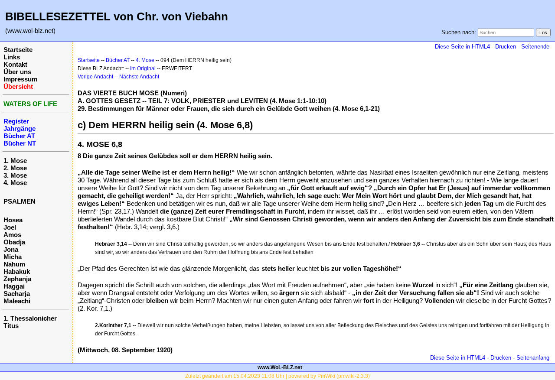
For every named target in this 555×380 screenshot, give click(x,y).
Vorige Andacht (95, 77)
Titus (11, 325)
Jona (10, 249)
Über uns (17, 71)
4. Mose (15, 182)
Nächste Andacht (139, 77)
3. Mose (15, 175)
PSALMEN (19, 201)
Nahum (14, 264)
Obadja (14, 242)
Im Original (143, 68)
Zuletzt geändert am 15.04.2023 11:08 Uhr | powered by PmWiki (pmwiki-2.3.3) (277, 376)
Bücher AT (118, 60)
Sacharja (16, 293)
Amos (12, 234)
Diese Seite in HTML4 (462, 46)
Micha (12, 256)
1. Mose (15, 160)
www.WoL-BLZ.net (280, 367)
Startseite (18, 49)
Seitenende (535, 46)
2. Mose (15, 168)
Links (11, 57)
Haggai (14, 286)
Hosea (13, 220)
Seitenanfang (532, 357)
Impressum (20, 79)
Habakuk (16, 271)
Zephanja (17, 279)
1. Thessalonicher (30, 318)
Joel (9, 227)
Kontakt (15, 64)
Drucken (505, 46)
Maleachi (16, 301)
